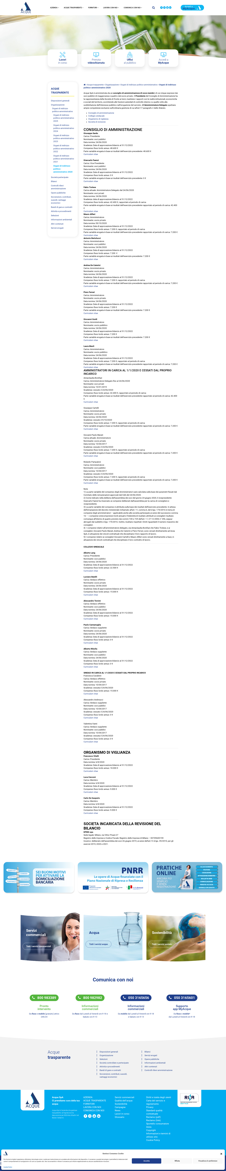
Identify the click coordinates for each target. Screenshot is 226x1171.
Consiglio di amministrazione (101, 113)
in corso (62, 61)
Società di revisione (97, 122)
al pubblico (130, 61)
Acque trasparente (73, 8)
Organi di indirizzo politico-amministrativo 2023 (63, 138)
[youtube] (167, 7)
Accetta (146, 1161)
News (117, 1110)
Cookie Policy (8, 1167)
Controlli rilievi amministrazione (158, 1070)
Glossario (119, 1117)
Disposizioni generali (60, 101)
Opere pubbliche (58, 193)
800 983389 (45, 998)
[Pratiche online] (187, 877)
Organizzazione (112, 85)
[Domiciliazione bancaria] (39, 877)
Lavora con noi (110, 8)
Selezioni (55, 215)
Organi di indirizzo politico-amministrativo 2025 (63, 118)
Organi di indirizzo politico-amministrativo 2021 (63, 159)
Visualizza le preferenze (207, 1161)
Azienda (53, 8)
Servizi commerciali (124, 1097)
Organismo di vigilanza (98, 119)
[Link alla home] (85, 85)
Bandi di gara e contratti (61, 207)
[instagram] (164, 7)
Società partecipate (59, 177)
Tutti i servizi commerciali (38, 946)
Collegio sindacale (96, 116)
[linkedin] (170, 7)
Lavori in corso (122, 1114)
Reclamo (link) (153, 1120)
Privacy (149, 1107)
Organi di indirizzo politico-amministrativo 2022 (63, 148)
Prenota (96, 61)
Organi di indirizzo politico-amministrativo (138, 85)
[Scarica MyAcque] (192, 7)
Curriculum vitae (91, 154)
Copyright (151, 1130)
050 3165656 (137, 998)
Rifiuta (177, 1161)
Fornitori (92, 8)
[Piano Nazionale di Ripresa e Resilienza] (113, 877)
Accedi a (163, 61)
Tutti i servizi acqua (98, 944)
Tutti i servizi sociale (162, 944)
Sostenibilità (121, 1104)
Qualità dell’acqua (123, 1100)
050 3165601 (183, 998)
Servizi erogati (57, 228)
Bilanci (54, 181)
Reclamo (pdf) (153, 1117)
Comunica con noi (132, 8)
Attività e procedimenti (61, 211)
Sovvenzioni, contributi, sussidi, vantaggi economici (61, 200)
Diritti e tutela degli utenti (158, 1097)
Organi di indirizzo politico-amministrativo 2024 (63, 128)
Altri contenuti (57, 224)
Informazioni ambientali (61, 219)
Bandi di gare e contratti (110, 1070)
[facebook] (161, 7)
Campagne (120, 1107)
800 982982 (91, 998)
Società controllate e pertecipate (114, 1063)
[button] (221, 1153)
